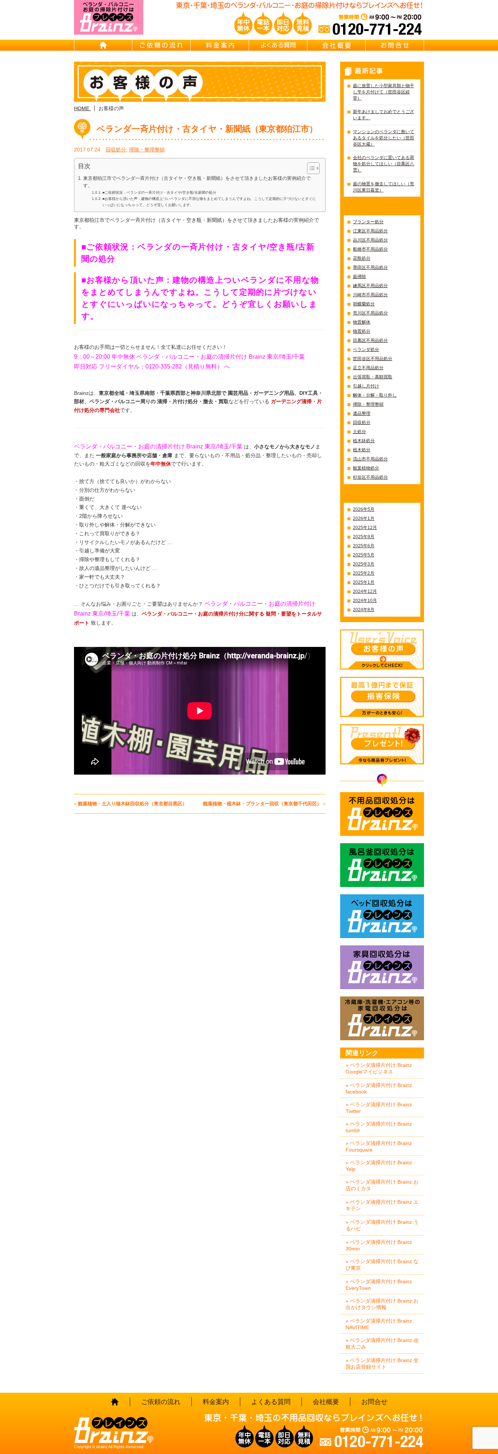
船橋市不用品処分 (370, 249)
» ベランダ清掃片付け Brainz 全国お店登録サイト (382, 1363)
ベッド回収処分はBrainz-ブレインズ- (382, 916)
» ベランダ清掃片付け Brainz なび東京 (382, 1264)
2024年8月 (363, 609)
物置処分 (361, 331)
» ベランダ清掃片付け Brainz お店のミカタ (382, 1185)
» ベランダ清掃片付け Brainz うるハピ (382, 1225)
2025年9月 (363, 536)
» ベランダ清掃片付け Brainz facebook (379, 1088)
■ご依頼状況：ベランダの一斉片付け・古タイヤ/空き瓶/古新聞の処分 (159, 192)
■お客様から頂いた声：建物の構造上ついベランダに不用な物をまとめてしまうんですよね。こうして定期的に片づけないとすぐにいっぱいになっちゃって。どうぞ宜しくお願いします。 (209, 202)
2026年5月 (363, 509)
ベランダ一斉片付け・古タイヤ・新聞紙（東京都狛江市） (207, 129)
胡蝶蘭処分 (364, 303)
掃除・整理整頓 (147, 150)
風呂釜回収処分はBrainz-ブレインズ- (382, 865)
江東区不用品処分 (370, 231)
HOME (103, 45)
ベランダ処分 (366, 349)
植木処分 (361, 449)
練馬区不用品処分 (370, 285)
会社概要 (336, 45)
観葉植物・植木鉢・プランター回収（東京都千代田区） (262, 803)
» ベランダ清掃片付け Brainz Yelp (379, 1166)
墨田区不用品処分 (370, 267)
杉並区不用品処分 (370, 477)
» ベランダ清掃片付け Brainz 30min (379, 1245)
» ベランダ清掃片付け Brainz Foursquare (379, 1146)
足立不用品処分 (368, 367)
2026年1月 (363, 518)
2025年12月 (365, 527)
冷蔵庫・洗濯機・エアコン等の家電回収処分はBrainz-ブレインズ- (382, 1018)
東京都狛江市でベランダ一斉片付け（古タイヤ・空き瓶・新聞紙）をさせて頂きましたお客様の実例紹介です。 (197, 182)
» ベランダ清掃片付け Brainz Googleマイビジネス (379, 1068)
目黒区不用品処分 (370, 340)
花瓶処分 (361, 258)
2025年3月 (363, 564)
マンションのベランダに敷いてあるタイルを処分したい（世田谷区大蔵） (383, 138)
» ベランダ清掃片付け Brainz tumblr (379, 1127)
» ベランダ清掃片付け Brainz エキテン (382, 1205)
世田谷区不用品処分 (372, 358)
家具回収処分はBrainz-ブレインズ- (382, 967)
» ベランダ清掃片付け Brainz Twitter (379, 1108)
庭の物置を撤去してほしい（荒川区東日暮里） (383, 187)
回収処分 (116, 150)
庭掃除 (359, 276)
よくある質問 (278, 45)
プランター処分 (368, 221)
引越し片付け (366, 386)
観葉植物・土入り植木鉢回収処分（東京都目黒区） (132, 803)
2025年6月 (363, 545)
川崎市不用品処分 (370, 294)
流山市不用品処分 (370, 459)
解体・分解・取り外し (375, 395)
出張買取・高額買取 (372, 376)
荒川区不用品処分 (370, 313)
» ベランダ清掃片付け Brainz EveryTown (379, 1284)
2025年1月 (363, 582)
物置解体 (361, 322)
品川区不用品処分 (370, 240)
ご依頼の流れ (161, 45)
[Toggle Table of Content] (309, 168)
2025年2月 (363, 573)
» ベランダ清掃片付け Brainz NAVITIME (379, 1324)
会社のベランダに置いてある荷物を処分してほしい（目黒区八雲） (383, 164)
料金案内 (220, 45)
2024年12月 (365, 591)
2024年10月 (365, 600)
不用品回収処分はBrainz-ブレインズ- (382, 814)
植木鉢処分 (364, 440)
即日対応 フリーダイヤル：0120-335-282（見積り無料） (148, 366)
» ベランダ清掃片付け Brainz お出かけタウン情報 (382, 1304)
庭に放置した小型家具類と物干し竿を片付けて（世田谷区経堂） (383, 92)
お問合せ (395, 45)
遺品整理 (361, 413)
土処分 (359, 431)
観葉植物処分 (366, 468)
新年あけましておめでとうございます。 (383, 114)
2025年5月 (363, 555)
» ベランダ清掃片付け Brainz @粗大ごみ (382, 1343)
